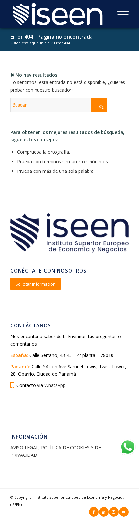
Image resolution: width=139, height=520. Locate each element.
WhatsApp (55, 385)
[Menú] (120, 15)
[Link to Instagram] (114, 512)
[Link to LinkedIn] (104, 512)
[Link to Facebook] (94, 512)
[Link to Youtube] (124, 512)
